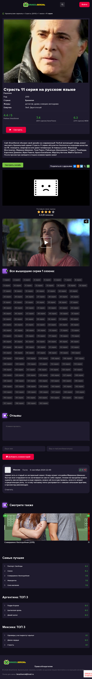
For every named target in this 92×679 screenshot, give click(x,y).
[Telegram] (81, 166)
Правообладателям (43, 666)
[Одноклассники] (78, 166)
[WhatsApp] (88, 166)
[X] (84, 166)
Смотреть (17, 130)
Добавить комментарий (19, 457)
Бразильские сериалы (14, 14)
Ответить (9, 489)
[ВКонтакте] (74, 166)
